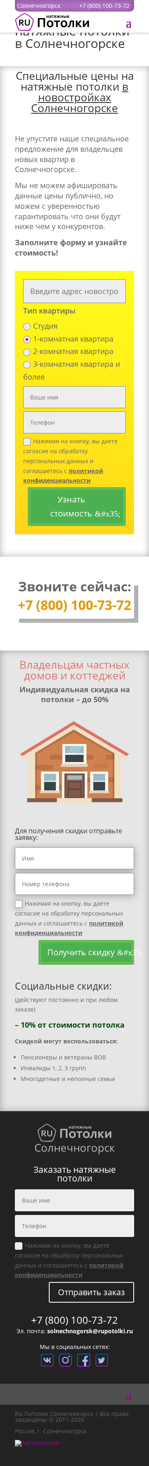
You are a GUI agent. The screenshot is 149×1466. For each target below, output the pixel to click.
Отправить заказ (91, 1292)
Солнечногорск (38, 6)
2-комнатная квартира (73, 351)
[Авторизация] (37, 1443)
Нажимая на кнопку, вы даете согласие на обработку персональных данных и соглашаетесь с (70, 460)
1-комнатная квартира (73, 339)
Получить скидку (81, 952)
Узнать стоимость (71, 506)
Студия (45, 326)
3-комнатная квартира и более (71, 370)
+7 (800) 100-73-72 (104, 6)
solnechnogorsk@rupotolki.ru (90, 1331)
